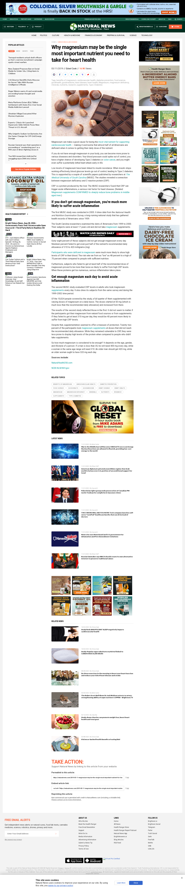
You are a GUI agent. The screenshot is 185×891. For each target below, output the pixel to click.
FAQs (169, 19)
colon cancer (109, 159)
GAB (149, 846)
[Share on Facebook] (60, 74)
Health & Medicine (72, 35)
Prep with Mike (26, 19)
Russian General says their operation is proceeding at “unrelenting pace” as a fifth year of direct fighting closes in (24, 147)
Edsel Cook (71, 68)
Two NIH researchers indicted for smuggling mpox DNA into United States (22, 158)
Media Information (85, 837)
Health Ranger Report (15, 214)
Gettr (150, 837)
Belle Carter (95, 444)
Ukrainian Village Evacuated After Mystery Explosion (22, 114)
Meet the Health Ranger (87, 824)
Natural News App (120, 833)
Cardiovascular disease (67, 42)
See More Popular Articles (25, 169)
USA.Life (151, 849)
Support (81, 830)
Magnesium (104, 82)
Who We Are (83, 821)
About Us (162, 19)
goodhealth (56, 82)
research (72, 85)
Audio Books (49, 19)
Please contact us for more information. (66, 800)
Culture (55, 35)
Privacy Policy (84, 846)
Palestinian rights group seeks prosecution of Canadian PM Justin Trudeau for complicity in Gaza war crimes (105, 492)
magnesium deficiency (119, 82)
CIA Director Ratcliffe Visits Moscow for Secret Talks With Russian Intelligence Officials (24, 82)
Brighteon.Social (154, 824)
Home (5, 19)
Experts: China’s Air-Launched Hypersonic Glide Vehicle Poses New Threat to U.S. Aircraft (23, 124)
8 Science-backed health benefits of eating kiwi (100, 739)
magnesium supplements (94, 328)
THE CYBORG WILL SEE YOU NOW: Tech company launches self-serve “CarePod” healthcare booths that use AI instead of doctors (107, 515)
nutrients (63, 85)
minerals (55, 85)
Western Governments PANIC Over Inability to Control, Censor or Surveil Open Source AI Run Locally (36, 242)
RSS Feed (117, 843)
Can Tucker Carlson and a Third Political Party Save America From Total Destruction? (15, 263)
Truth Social (152, 833)
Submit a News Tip (85, 843)
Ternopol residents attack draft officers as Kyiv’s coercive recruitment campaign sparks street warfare (25, 59)
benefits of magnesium (66, 80)
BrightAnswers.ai (132, 19)
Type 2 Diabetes (96, 85)
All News (117, 824)
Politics (43, 35)
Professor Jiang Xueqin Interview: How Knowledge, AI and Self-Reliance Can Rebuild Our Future (15, 281)
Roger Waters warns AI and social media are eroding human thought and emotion (25, 93)
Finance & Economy (93, 35)
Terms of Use (84, 849)
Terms (67, 868)
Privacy (60, 868)
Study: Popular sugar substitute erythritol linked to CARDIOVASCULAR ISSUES (102, 653)
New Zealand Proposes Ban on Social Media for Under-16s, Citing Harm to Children (23, 71)
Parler (150, 830)
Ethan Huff (95, 466)
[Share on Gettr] (88, 74)
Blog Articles (119, 840)
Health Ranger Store (121, 827)
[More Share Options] (94, 74)
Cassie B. (95, 488)
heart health (92, 82)
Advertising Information (87, 840)
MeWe (150, 843)
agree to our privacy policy (60, 885)
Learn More (121, 883)
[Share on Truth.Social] (83, 74)
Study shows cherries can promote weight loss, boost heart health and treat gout (105, 718)
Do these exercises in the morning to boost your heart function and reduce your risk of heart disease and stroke (107, 674)
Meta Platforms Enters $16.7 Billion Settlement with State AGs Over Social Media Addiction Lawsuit (25, 104)
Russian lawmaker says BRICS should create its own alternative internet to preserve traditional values (107, 558)
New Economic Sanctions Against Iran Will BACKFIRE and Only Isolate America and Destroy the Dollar (36, 281)
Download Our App (149, 19)
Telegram (151, 827)
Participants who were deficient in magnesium (73, 252)
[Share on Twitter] (66, 74)
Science (133, 35)
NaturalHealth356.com (61, 362)
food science (119, 80)
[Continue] (56, 834)
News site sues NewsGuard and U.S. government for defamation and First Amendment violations (102, 536)
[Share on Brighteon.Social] (54, 74)
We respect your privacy (13, 839)
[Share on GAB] (77, 74)
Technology (146, 35)
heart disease (81, 82)
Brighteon (14, 19)
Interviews (38, 19)
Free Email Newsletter (87, 827)
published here (96, 872)
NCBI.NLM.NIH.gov (60, 368)
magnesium (111, 227)
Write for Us (83, 833)
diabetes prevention (104, 80)
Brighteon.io (152, 821)
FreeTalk (151, 840)
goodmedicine (68, 82)
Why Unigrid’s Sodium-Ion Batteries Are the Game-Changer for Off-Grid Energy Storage (25, 136)
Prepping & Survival (116, 35)
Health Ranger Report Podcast (125, 830)
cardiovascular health (86, 80)
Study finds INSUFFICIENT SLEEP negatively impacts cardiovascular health (102, 631)
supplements (82, 85)
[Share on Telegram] (71, 74)
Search (179, 19)
